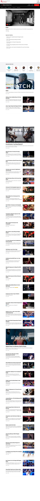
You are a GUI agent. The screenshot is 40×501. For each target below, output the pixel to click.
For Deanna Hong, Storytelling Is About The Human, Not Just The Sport (17, 44)
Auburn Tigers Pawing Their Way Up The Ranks (13, 39)
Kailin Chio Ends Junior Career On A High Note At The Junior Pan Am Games (17, 47)
